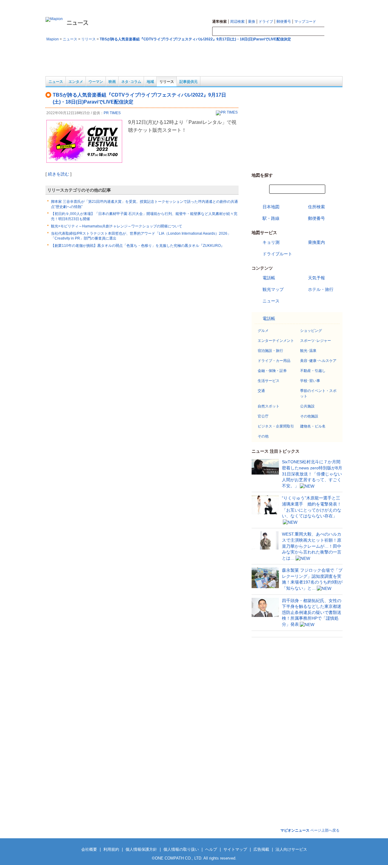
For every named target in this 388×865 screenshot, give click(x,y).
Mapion (52, 39)
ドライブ (266, 21)
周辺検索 (237, 21)
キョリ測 (271, 242)
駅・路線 (271, 218)
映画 (112, 82)
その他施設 (309, 416)
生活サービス (268, 381)
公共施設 (307, 406)
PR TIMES (112, 113)
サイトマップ (319, 5)
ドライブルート (277, 253)
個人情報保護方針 (141, 849)
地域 (150, 82)
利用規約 (111, 849)
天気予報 (316, 277)
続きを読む (58, 174)
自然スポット (268, 406)
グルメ (263, 331)
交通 (261, 391)
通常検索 (219, 21)
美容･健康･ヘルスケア (318, 361)
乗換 (251, 21)
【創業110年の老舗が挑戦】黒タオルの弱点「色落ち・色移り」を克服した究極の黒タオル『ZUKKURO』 (137, 245)
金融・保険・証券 (272, 371)
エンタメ (76, 82)
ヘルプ (338, 5)
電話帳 (269, 277)
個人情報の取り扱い (181, 849)
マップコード (305, 21)
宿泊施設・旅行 (270, 351)
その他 (263, 436)
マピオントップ (293, 5)
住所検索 (316, 206)
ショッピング (311, 331)
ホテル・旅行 (320, 289)
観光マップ (273, 289)
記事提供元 (188, 82)
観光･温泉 (308, 351)
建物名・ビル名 (313, 426)
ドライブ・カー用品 (274, 361)
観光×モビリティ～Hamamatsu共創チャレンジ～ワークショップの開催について (116, 226)
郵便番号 (283, 21)
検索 (333, 31)
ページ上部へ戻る (310, 830)
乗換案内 (316, 242)
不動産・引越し (313, 371)
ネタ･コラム (131, 82)
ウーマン (96, 82)
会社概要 (89, 849)
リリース (88, 39)
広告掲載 (261, 849)
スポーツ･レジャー (315, 341)
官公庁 (263, 416)
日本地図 (271, 206)
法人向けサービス (291, 849)
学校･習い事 (310, 381)
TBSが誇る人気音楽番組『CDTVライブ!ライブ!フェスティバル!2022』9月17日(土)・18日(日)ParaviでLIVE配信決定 (195, 39)
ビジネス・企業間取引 (276, 426)
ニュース (70, 39)
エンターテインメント (276, 341)
